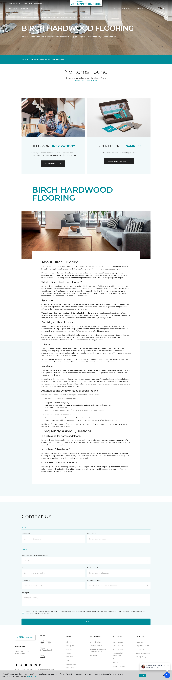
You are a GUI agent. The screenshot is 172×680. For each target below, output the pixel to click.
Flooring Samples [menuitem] (96, 646)
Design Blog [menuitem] (94, 655)
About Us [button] (39, 9)
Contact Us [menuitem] (140, 649)
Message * (25, 592)
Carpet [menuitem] (68, 653)
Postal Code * (26, 580)
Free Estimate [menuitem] (71, 664)
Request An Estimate (142, 9)
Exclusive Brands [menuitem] (119, 666)
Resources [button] (26, 9)
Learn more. (31, 676)
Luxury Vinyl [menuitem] (70, 646)
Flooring (36, 17)
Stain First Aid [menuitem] (118, 646)
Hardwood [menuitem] (70, 649)
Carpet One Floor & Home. (30, 669)
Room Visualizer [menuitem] (95, 642)
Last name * (91, 534)
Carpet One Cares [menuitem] (142, 646)
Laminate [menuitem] (69, 657)
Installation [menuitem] (117, 662)
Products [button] (13, 9)
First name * (26, 534)
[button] (156, 9)
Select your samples (117, 161)
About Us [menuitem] (139, 642)
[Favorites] (159, 9)
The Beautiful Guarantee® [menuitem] (118, 654)
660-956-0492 (39, 3)
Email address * (92, 568)
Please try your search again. (86, 80)
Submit (86, 622)
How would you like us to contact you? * (35, 555)
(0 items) (163, 8)
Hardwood (46, 17)
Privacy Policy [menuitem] (141, 657)
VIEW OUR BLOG (51, 163)
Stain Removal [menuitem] (118, 642)
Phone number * (27, 568)
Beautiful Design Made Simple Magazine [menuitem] (98, 650)
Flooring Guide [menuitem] (118, 649)
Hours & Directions (122, 9)
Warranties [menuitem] (117, 659)
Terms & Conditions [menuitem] (143, 653)
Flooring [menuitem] (69, 642)
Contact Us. (60, 59)
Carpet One (26, 17)
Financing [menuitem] (70, 668)
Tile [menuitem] (67, 660)
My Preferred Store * (94, 580)
